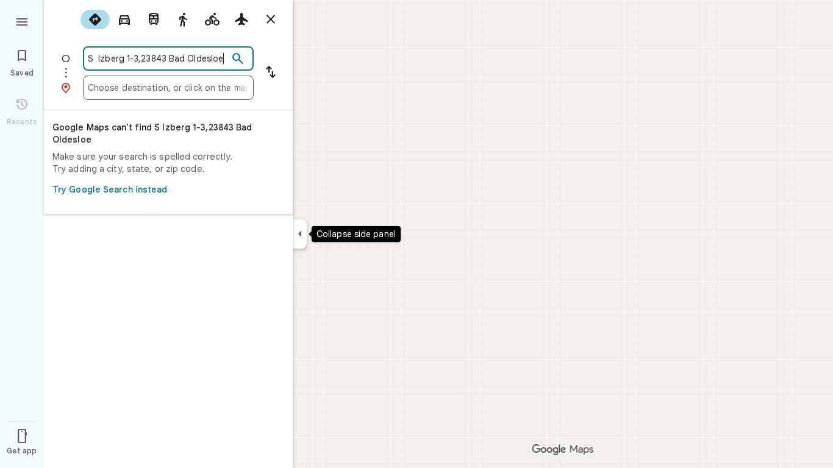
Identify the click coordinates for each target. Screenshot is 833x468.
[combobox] (158, 58)
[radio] (95, 19)
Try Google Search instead (110, 189)
